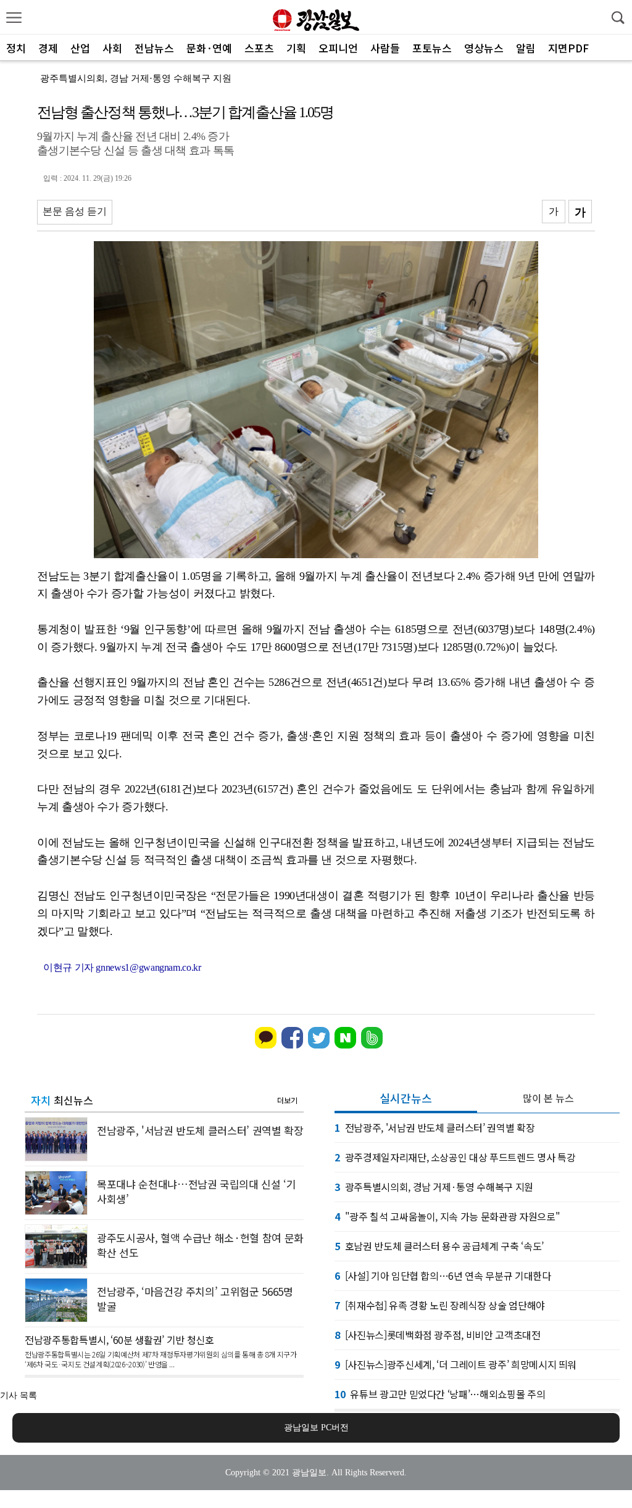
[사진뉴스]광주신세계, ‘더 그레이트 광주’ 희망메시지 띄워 (455, 1364)
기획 (296, 48)
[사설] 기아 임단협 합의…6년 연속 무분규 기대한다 (443, 1275)
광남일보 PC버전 (316, 1427)
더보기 (287, 1100)
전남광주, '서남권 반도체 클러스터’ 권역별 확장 (434, 1127)
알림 (526, 48)
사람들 (385, 48)
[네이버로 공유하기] (345, 1045)
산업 (80, 48)
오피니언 (338, 48)
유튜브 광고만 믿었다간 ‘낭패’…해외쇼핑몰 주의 (440, 1393)
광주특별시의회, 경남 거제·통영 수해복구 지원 (135, 78)
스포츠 (259, 48)
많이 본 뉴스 (548, 1097)
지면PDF (568, 48)
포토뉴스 (432, 48)
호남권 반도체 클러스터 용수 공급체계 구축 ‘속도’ (439, 1245)
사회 (112, 48)
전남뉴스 (154, 48)
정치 (16, 48)
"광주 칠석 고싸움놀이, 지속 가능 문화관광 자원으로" (447, 1216)
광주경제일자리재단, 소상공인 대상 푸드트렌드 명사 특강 (455, 1157)
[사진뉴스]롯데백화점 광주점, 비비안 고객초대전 (438, 1334)
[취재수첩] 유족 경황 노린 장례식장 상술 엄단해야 (440, 1305)
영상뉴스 (484, 48)
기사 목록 (18, 1395)
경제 (48, 48)
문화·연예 (209, 48)
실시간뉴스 (406, 1098)
